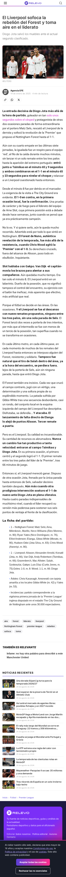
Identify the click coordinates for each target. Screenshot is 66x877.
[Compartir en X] (18, 100)
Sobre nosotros (23, 834)
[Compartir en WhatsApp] (12, 100)
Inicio (5, 797)
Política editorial (39, 834)
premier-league (34, 626)
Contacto (11, 837)
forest (16, 621)
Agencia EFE (16, 90)
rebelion (51, 626)
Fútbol (13, 797)
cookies (43, 851)
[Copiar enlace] (5, 100)
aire (6, 621)
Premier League (26, 797)
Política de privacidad (16, 851)
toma (18, 631)
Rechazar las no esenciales (33, 870)
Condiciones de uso (43, 848)
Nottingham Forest (13, 626)
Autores (53, 834)
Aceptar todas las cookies (33, 862)
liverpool (40, 621)
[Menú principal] (5, 3)
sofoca (7, 631)
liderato (27, 621)
